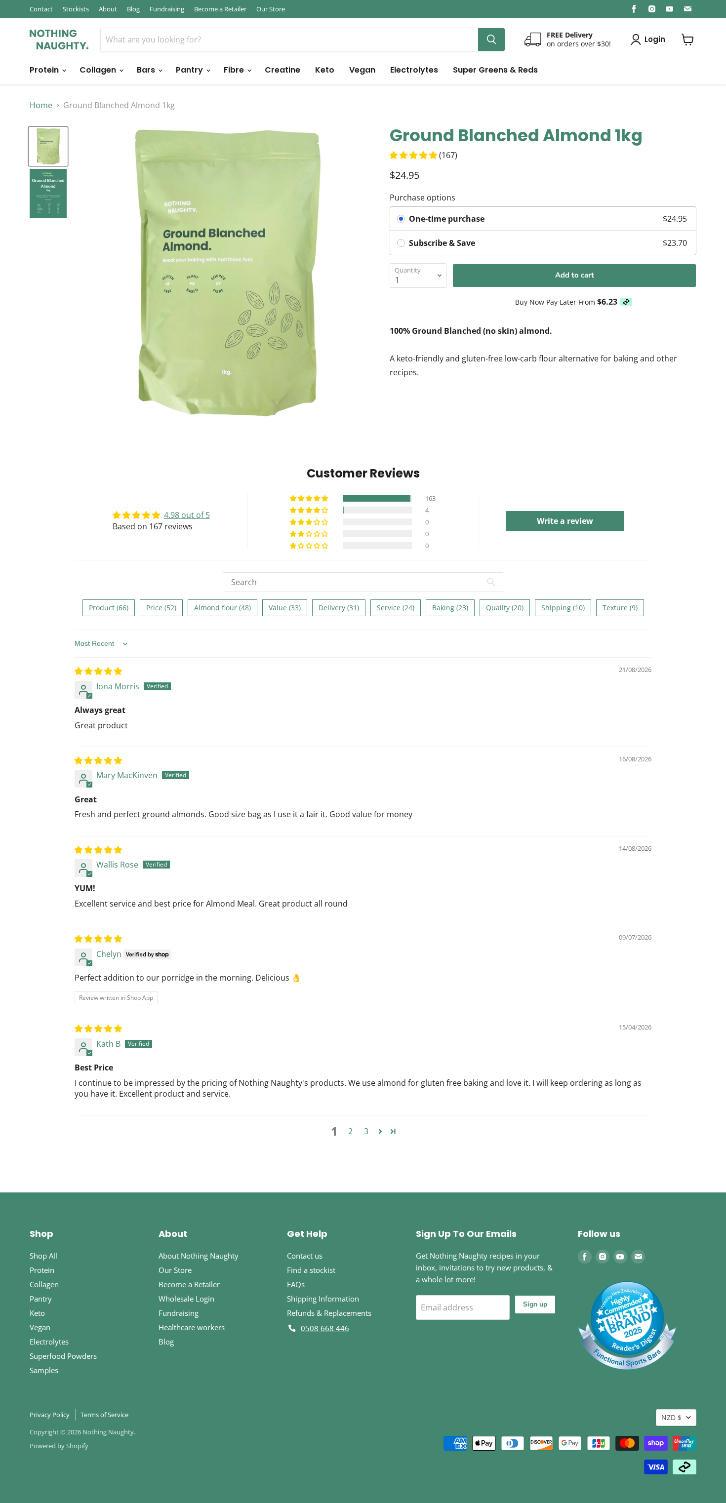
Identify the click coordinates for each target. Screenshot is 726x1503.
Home (41, 105)
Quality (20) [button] (505, 607)
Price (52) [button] (161, 607)
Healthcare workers (192, 1327)
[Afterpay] (626, 302)
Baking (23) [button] (450, 607)
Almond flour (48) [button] (222, 607)
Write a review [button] (565, 520)
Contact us (305, 1256)
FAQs (296, 1284)
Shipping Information (323, 1299)
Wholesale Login (186, 1299)
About (108, 8)
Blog (133, 8)
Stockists (76, 8)
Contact (41, 8)
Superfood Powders (63, 1356)
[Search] (491, 39)
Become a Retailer (220, 8)
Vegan (362, 70)
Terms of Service (104, 1414)
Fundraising (167, 8)
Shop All (43, 1256)
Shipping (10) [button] (563, 607)
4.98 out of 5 (187, 515)
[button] (414, 155)
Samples (44, 1370)
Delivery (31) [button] (339, 607)
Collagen (99, 70)
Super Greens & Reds (495, 70)
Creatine (282, 70)
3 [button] (366, 1131)
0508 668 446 (325, 1328)
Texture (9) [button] (620, 607)
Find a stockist (311, 1270)
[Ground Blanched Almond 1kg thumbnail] (48, 146)
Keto (324, 70)
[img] (98, 671)
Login (655, 39)
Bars (147, 70)
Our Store (270, 8)
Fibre (235, 70)
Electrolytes (414, 70)
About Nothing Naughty (199, 1256)
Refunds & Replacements (329, 1313)
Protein (45, 70)
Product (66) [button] (108, 607)
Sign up (535, 1304)
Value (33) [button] (285, 607)
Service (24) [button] (395, 607)
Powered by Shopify (59, 1445)
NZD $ (671, 1417)
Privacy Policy (50, 1414)
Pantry (190, 70)
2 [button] (350, 1131)
